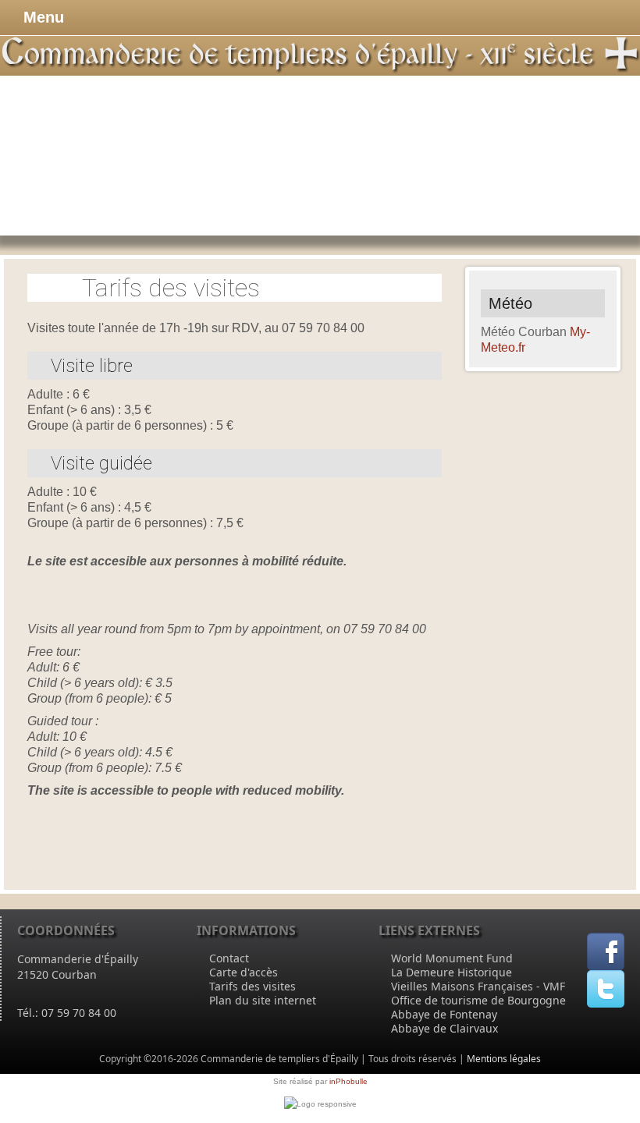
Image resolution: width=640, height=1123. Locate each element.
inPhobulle (348, 1081)
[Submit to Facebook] (605, 950)
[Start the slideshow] (592, 155)
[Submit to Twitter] (605, 987)
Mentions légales (504, 1058)
